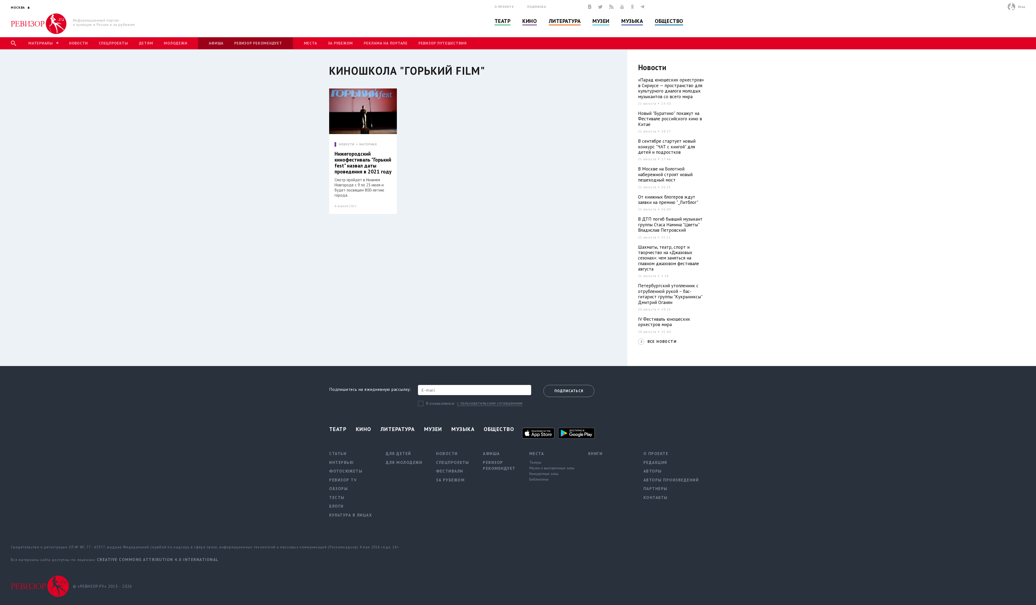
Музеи (600, 21)
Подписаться (568, 391)
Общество (669, 21)
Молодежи (175, 43)
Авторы (652, 471)
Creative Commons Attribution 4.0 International (158, 559)
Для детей (398, 453)
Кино (529, 21)
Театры (535, 462)
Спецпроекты (113, 43)
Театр (503, 21)
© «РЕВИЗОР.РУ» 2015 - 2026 (102, 586)
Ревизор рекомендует (258, 43)
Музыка (632, 21)
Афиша (216, 43)
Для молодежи (404, 462)
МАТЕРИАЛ (368, 144)
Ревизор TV (343, 480)
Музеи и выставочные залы (551, 468)
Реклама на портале (386, 43)
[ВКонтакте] (589, 7)
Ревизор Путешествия (442, 43)
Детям (146, 43)
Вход (1021, 7)
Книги (595, 453)
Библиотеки (538, 479)
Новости (78, 43)
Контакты (655, 497)
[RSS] (611, 7)
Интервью (341, 462)
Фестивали (449, 471)
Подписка (536, 7)
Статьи (337, 453)
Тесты (337, 497)
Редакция (655, 462)
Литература (565, 21)
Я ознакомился (440, 403)
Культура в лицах (350, 515)
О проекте (504, 7)
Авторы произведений (671, 480)
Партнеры (655, 488)
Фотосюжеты (345, 471)
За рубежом (340, 43)
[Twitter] (600, 7)
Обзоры (338, 488)
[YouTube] (622, 7)
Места (310, 43)
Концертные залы (543, 473)
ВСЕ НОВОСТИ (662, 341)
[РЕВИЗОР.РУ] (39, 23)
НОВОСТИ (347, 144)
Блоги (336, 506)
